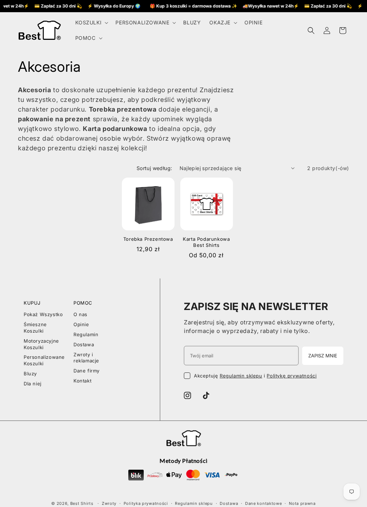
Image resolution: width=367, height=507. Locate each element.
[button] (91, 22)
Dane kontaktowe (263, 503)
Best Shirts (82, 503)
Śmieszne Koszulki (35, 327)
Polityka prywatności (146, 503)
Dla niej (33, 383)
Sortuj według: (154, 168)
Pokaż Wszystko (43, 314)
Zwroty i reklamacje (86, 358)
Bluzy (30, 373)
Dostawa (83, 344)
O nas (80, 314)
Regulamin (85, 334)
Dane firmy (86, 371)
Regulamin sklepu (241, 376)
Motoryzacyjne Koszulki (41, 344)
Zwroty (109, 503)
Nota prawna (302, 503)
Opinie (81, 324)
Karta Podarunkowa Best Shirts (206, 242)
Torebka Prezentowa (148, 239)
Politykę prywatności (291, 376)
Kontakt (82, 381)
